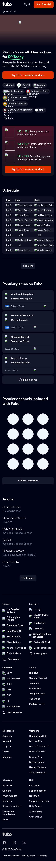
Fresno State (10, 562)
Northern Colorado (16, 103)
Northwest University (17, 97)
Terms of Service (10, 855)
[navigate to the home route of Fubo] (7, 4)
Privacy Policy (28, 855)
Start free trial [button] (43, 4)
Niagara (41, 85)
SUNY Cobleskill (12, 529)
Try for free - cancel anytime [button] (28, 75)
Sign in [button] (27, 4)
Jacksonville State (40, 91)
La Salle (7, 540)
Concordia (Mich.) (14, 518)
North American (15, 91)
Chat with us (35, 817)
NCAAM (25, 85)
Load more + (28, 578)
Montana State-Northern (19, 110)
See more (28, 266)
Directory (42, 855)
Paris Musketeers (13, 551)
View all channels (28, 480)
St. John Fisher (11, 507)
